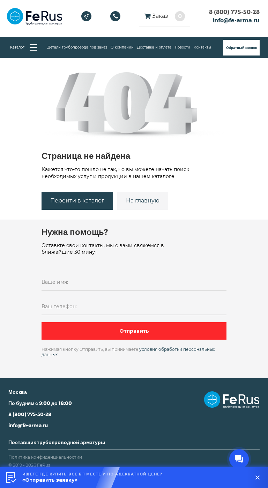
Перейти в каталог (77, 200)
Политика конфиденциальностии (45, 457)
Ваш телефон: (59, 306)
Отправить (134, 331)
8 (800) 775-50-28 (234, 11)
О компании (122, 47)
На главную (142, 200)
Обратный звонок (241, 47)
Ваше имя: (55, 282)
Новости (182, 47)
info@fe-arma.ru (236, 20)
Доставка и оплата (154, 47)
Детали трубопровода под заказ (77, 47)
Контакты (202, 47)
